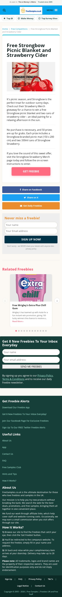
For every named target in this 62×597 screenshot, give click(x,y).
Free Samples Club (11, 467)
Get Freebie (31, 171)
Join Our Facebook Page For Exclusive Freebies (25, 420)
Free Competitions (19, 29)
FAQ (4, 460)
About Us (6, 440)
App (4, 447)
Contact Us (7, 453)
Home (5, 29)
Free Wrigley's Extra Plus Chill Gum (29, 307)
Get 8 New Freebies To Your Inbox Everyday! (24, 414)
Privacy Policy (45, 375)
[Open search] (4, 10)
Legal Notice (23, 585)
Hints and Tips (9, 474)
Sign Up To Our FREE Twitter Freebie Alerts (23, 427)
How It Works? (9, 480)
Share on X (32, 197)
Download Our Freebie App (16, 407)
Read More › (17, 321)
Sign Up (8, 579)
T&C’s (50, 579)
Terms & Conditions (13, 379)
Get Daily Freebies (32, 205)
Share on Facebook (32, 189)
